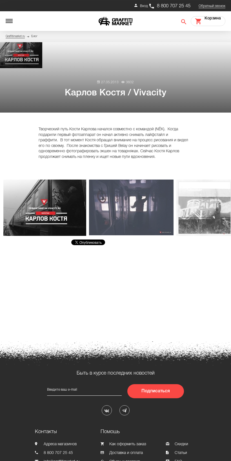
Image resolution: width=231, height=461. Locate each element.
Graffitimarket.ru (15, 36)
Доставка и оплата (126, 453)
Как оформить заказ (127, 444)
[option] (46, 208)
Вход (144, 6)
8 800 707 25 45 (173, 6)
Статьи (181, 453)
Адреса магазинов (60, 444)
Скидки (181, 444)
